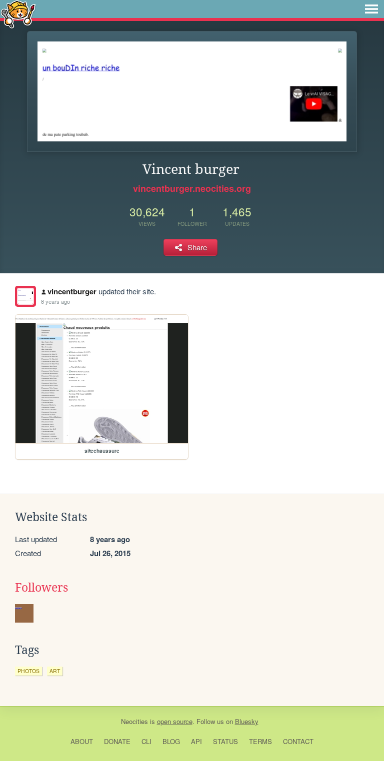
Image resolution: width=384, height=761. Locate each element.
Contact (298, 741)
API (196, 741)
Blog (171, 741)
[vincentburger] (25, 296)
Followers (41, 587)
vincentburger (72, 291)
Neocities (134, 721)
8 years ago (55, 301)
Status (225, 741)
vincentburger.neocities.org (192, 188)
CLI (147, 741)
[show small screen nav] (371, 9)
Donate (117, 741)
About (81, 741)
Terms (260, 741)
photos (29, 671)
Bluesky (246, 721)
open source (174, 721)
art (55, 671)
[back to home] (18, 13)
